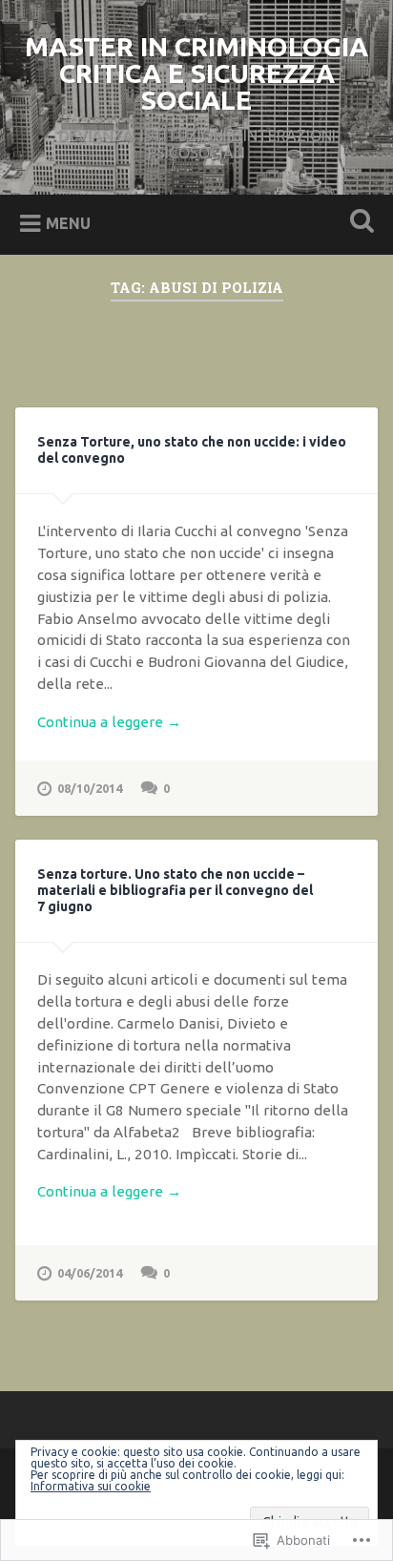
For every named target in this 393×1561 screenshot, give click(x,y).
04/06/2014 (89, 1273)
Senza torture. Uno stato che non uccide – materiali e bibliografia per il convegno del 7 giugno (175, 890)
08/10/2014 (89, 788)
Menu (68, 223)
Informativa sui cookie (91, 1486)
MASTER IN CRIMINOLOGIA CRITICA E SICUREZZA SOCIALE (196, 72)
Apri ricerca (357, 223)
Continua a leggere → (109, 722)
